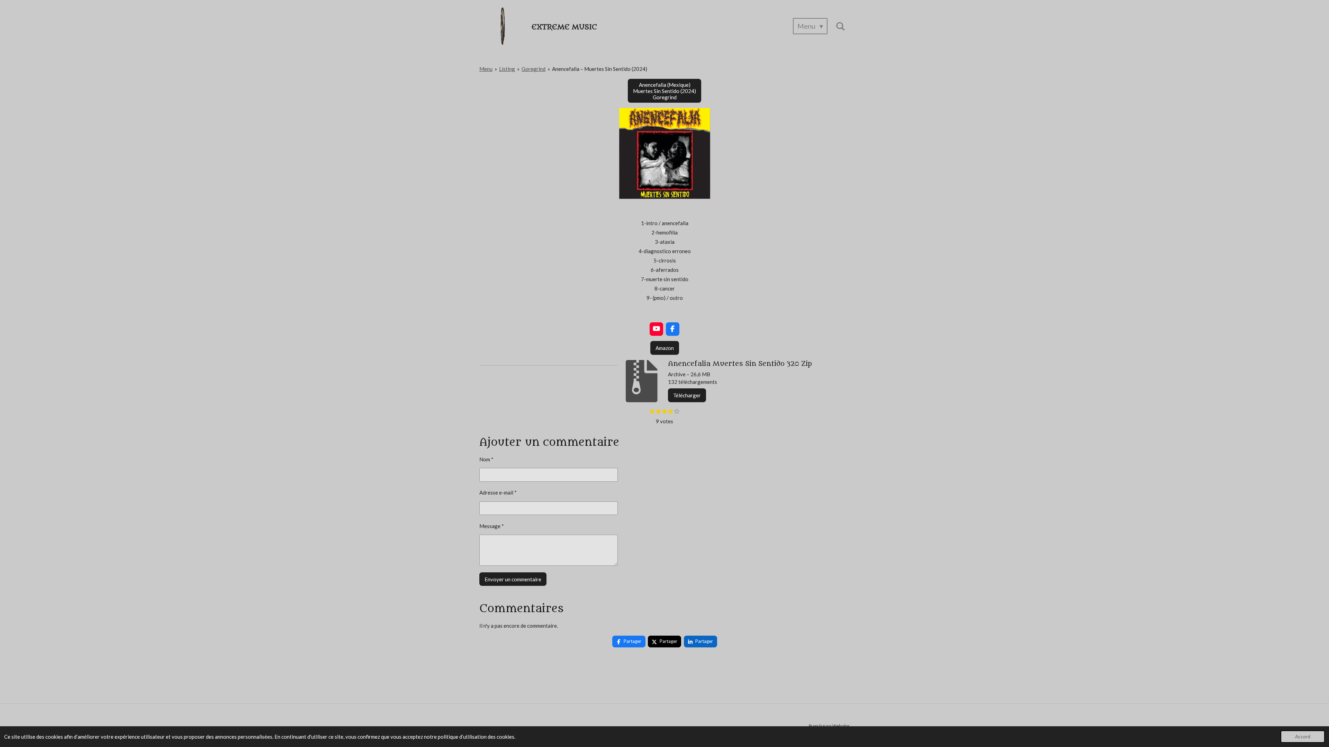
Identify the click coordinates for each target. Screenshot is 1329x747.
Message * (491, 526)
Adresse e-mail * (498, 492)
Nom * (486, 459)
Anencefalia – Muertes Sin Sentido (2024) (599, 69)
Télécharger (687, 395)
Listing (507, 69)
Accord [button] (1302, 736)
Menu (485, 69)
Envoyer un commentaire (513, 579)
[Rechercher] (840, 26)
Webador (841, 725)
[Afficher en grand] (664, 153)
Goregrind (533, 69)
